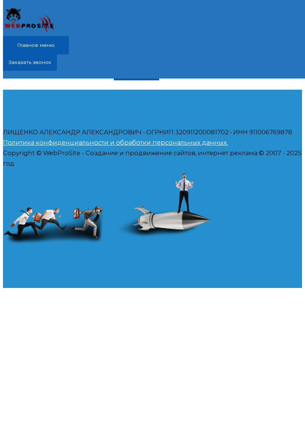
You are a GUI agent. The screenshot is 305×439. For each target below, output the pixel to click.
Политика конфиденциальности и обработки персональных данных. (115, 142)
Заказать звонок (30, 62)
